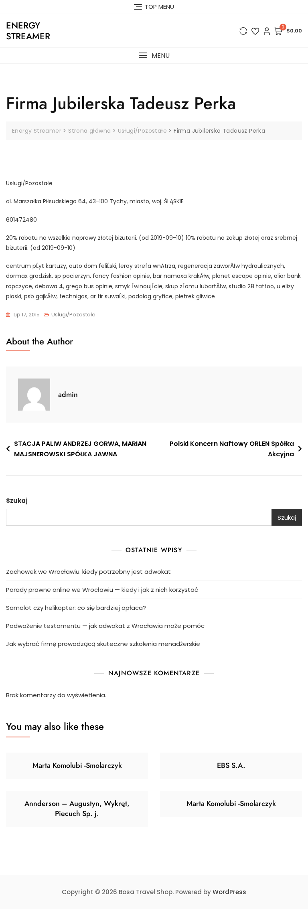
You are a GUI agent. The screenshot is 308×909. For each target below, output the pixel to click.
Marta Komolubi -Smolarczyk (77, 765)
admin (68, 394)
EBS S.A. (231, 765)
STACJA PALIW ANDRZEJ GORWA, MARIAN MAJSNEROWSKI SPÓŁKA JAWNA (80, 449)
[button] (154, 55)
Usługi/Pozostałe (73, 314)
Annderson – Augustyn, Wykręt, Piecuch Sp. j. (77, 808)
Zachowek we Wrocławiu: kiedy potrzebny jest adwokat (88, 571)
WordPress (229, 892)
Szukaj (17, 500)
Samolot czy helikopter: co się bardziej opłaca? (76, 607)
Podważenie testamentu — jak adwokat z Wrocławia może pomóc (105, 626)
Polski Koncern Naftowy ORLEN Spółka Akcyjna (232, 449)
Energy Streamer (28, 30)
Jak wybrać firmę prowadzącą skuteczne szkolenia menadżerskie (103, 644)
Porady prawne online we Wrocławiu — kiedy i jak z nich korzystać (102, 589)
